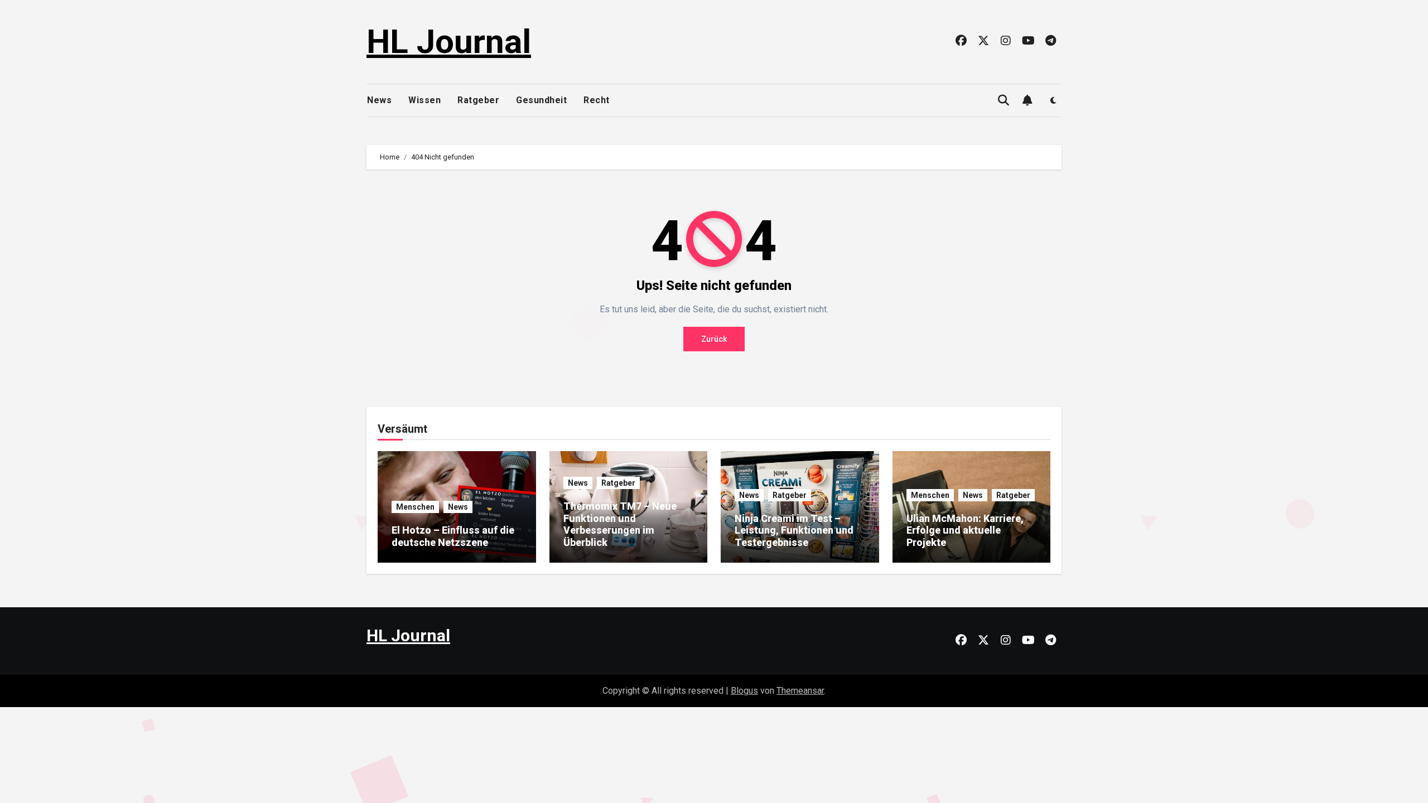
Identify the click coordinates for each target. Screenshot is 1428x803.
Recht (596, 100)
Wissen (424, 100)
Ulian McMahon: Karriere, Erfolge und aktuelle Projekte (965, 530)
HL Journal (448, 41)
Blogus (744, 690)
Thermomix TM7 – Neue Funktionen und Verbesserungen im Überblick (620, 524)
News (379, 100)
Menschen (415, 506)
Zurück (714, 339)
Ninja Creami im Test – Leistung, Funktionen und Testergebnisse (794, 530)
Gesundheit (541, 100)
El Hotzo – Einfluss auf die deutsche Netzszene (453, 536)
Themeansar (800, 690)
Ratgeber (478, 100)
